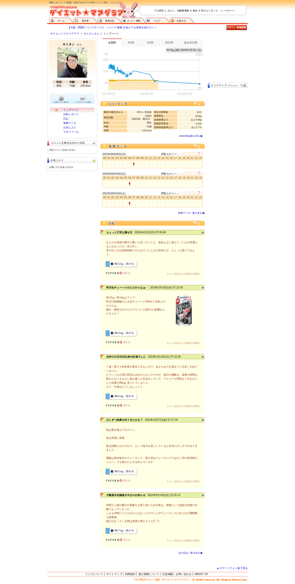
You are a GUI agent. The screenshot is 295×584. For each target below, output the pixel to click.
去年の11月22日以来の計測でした (126, 356)
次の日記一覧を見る (189, 553)
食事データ (69, 123)
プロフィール (71, 131)
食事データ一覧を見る (190, 213)
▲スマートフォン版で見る (232, 568)
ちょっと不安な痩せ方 (119, 232)
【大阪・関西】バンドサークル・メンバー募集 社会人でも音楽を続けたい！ (112, 27)
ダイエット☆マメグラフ (64, 33)
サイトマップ (114, 574)
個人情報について (148, 574)
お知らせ (182, 20)
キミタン (72, 44)
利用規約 (130, 574)
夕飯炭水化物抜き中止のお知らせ (125, 495)
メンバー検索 (134, 20)
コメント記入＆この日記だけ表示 (182, 274)
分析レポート (71, 114)
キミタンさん (91, 33)
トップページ (71, 109)
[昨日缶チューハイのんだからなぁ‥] (184, 325)
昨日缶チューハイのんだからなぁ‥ (127, 287)
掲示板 (85, 20)
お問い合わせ (183, 574)
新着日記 (110, 20)
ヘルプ (158, 20)
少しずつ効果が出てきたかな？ (124, 419)
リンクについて (94, 574)
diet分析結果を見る (189, 136)
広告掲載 (167, 574)
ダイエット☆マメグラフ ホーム (61, 20)
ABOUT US (201, 574)
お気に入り (69, 127)
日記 (65, 118)
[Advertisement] (228, 59)
